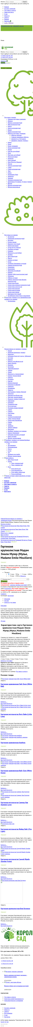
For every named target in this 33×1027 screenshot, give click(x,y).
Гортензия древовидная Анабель (13, 743)
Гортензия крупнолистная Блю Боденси (15, 908)
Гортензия (9, 520)
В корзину (4, 581)
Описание (7, 599)
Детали (6, 600)
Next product (5, 535)
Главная (3, 518)
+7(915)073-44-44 (18, 26)
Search (25, 1)
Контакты (7, 1017)
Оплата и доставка (10, 602)
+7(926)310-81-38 (6, 26)
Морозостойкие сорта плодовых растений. (16, 986)
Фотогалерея (8, 1013)
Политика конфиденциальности (13, 999)
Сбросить (23, 576)
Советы (6, 1011)
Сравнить (3, 594)
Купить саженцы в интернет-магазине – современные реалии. (15, 976)
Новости (7, 1010)
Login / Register (8, 23)
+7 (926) (7, 55)
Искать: (3, 2)
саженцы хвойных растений (18, 585)
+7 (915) (7, 57)
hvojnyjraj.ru (8, 588)
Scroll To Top (5, 1022)
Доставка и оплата (21, 671)
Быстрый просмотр (6, 703)
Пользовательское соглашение (13, 1000)
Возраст (7, 572)
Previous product (6, 524)
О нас (6, 1015)
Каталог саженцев (9, 1008)
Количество (6, 579)
